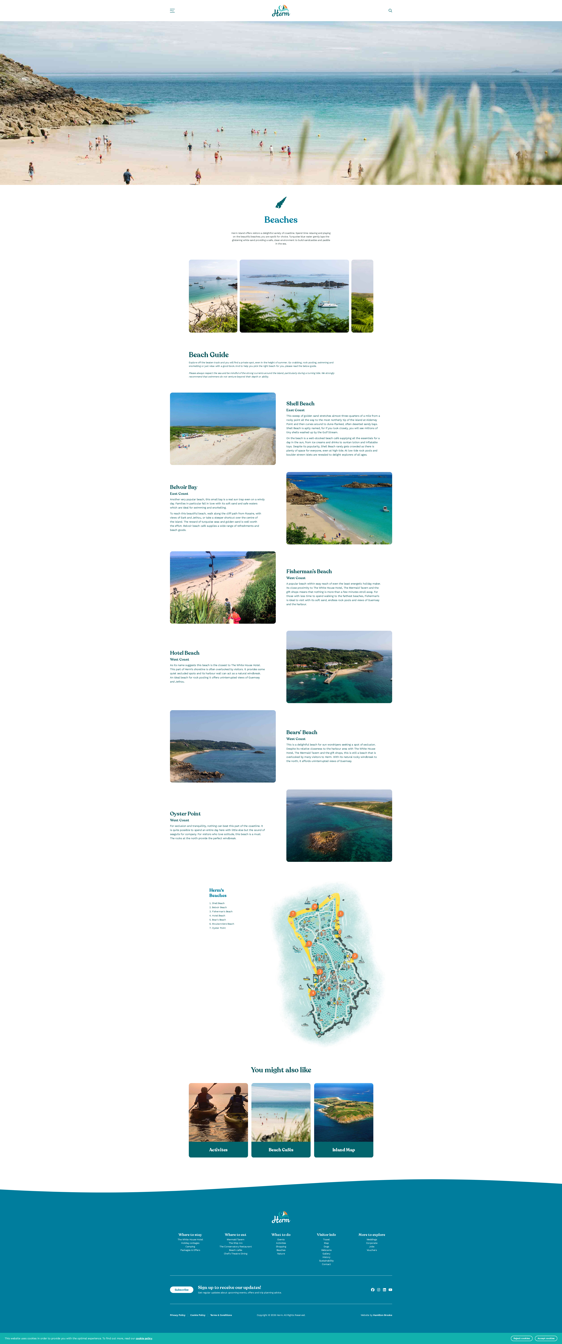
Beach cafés (235, 1250)
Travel (326, 1239)
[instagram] (378, 1289)
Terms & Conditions (221, 1315)
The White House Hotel (190, 1239)
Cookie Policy (197, 1315)
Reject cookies (522, 1338)
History (326, 1257)
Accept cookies (546, 1338)
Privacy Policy (177, 1315)
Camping (190, 1246)
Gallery (326, 1253)
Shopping (281, 1246)
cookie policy (144, 1338)
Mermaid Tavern (235, 1239)
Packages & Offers (190, 1250)
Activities (281, 1243)
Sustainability (326, 1260)
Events (281, 1239)
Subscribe (182, 1289)
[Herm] (281, 10)
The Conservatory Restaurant (236, 1246)
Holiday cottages (190, 1243)
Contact (326, 1264)
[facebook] (373, 1289)
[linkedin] (384, 1289)
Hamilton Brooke (382, 1315)
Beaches (281, 1250)
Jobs (371, 1246)
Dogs (326, 1246)
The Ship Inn (235, 1243)
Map (326, 1243)
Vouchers (372, 1250)
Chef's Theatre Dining (235, 1253)
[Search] (390, 10)
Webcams (326, 1250)
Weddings (372, 1239)
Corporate (371, 1243)
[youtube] (390, 1289)
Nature (281, 1253)
